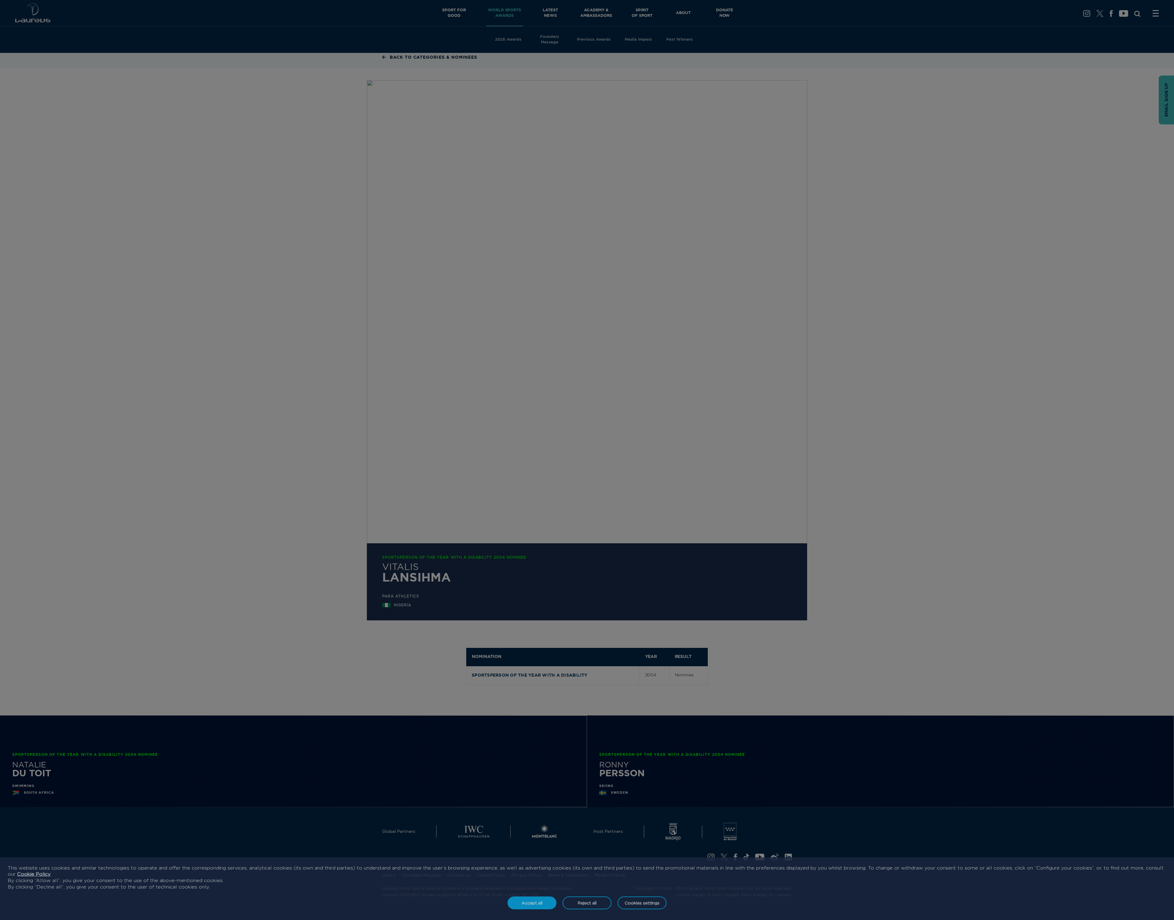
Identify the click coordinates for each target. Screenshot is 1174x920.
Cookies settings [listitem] (642, 902)
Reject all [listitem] (587, 902)
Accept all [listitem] (532, 902)
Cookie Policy (33, 874)
